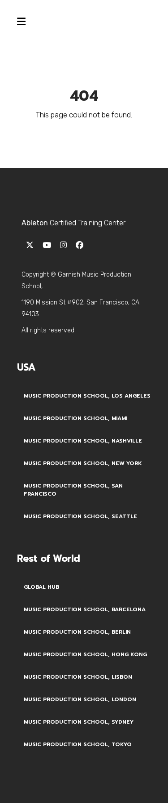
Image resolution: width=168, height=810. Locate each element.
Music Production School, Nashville (83, 441)
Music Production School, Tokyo (78, 744)
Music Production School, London (80, 699)
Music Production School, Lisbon (78, 677)
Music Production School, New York (83, 463)
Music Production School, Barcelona (85, 609)
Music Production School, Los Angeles (87, 396)
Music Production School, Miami (75, 418)
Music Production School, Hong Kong (85, 654)
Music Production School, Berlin (77, 632)
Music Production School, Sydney (79, 722)
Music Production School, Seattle (80, 516)
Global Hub (41, 587)
